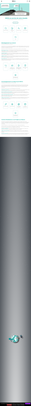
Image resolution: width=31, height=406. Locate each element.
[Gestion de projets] (12, 28)
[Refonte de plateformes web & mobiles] (12, 65)
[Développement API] (25, 65)
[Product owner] (18, 28)
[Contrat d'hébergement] (25, 104)
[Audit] (15, 37)
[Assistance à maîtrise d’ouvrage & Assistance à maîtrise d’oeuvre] (5, 28)
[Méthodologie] (25, 28)
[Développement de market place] (15, 75)
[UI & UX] (5, 65)
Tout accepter (28, 403)
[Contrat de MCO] (12, 104)
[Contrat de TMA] (5, 104)
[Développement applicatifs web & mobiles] (18, 65)
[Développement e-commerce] (15, 113)
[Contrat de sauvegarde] (18, 104)
